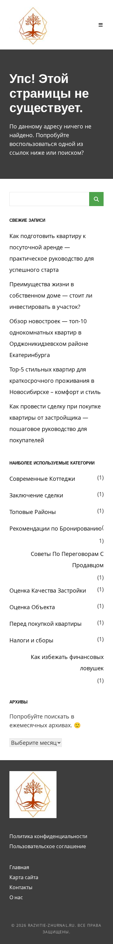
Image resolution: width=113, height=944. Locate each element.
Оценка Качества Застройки (47, 590)
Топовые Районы (32, 512)
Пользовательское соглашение (47, 846)
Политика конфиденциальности (48, 836)
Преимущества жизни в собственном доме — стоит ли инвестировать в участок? (50, 295)
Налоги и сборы (31, 640)
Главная (19, 867)
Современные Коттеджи (42, 478)
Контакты (20, 887)
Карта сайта (23, 877)
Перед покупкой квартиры (45, 623)
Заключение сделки (36, 495)
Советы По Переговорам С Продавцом (67, 559)
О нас (16, 897)
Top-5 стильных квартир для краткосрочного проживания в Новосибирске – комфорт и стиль (55, 381)
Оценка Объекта (32, 607)
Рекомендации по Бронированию (55, 528)
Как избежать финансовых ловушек (67, 662)
